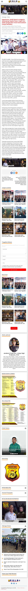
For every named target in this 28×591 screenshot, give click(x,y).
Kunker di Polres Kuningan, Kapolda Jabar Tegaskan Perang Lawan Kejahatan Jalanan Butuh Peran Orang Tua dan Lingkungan (20, 203)
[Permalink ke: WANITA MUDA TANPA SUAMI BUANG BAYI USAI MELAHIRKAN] (20, 228)
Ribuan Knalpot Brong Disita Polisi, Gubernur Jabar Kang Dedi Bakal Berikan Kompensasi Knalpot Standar (20, 220)
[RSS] (16, 173)
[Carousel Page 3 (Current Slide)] (14, 453)
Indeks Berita (3, 589)
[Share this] (18, 33)
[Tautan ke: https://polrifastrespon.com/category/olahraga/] (25, 526)
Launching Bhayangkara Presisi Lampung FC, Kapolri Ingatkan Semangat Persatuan (13, 559)
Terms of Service (20, 587)
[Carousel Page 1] (11, 453)
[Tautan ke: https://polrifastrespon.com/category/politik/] (25, 428)
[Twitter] (14, 173)
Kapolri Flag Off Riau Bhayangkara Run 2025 (13, 569)
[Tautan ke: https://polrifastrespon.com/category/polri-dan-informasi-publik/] (25, 493)
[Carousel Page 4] (15, 453)
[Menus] (2, 1)
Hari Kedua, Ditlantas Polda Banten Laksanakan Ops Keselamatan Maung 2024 (7, 179)
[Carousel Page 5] (17, 453)
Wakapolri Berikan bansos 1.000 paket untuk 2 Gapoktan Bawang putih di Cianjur (7, 203)
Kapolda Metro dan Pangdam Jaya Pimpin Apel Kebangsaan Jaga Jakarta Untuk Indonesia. (7, 220)
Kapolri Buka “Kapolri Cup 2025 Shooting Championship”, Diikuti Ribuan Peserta (13, 566)
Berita (3, 33)
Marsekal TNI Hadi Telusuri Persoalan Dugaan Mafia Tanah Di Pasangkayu (12, 450)
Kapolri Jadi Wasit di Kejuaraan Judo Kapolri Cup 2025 (14, 562)
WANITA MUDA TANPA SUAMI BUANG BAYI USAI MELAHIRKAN (20, 236)
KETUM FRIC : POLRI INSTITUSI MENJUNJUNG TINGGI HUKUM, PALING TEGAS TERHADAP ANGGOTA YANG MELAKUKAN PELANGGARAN (7, 236)
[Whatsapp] (25, 33)
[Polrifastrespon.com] (14, 1)
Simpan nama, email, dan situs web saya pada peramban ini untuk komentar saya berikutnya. (12, 266)
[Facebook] (11, 173)
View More (14, 328)
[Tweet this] (20, 33)
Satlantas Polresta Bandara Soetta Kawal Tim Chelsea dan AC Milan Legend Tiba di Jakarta (14, 555)
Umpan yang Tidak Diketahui (9, 573)
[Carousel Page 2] (12, 453)
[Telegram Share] (22, 33)
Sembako (6, 33)
